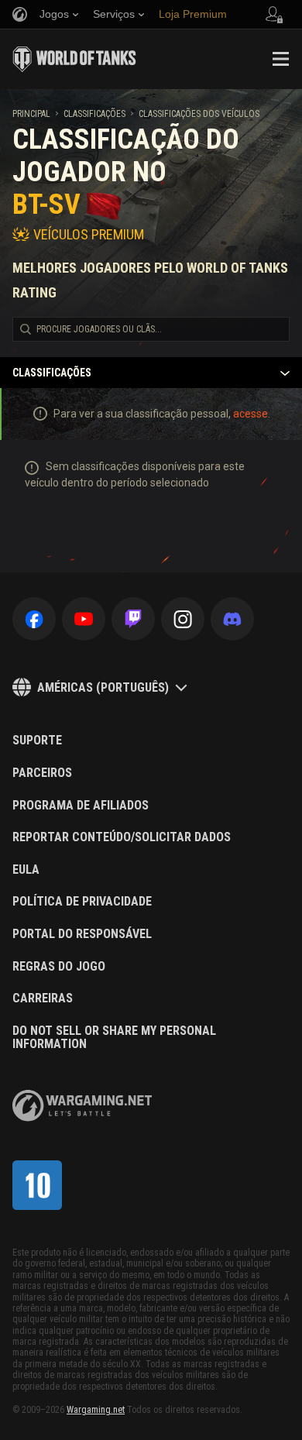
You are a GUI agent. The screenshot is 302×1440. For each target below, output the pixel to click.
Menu (280, 59)
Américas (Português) (103, 687)
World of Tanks (74, 59)
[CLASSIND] (37, 1185)
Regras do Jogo (58, 967)
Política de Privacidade (82, 902)
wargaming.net (82, 1105)
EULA (25, 870)
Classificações (94, 113)
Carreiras (42, 998)
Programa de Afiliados (80, 806)
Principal (31, 113)
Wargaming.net (96, 1409)
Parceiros (42, 773)
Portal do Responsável (82, 934)
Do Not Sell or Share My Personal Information (114, 1037)
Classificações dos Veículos (199, 113)
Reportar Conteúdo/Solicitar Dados (121, 837)
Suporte (37, 740)
